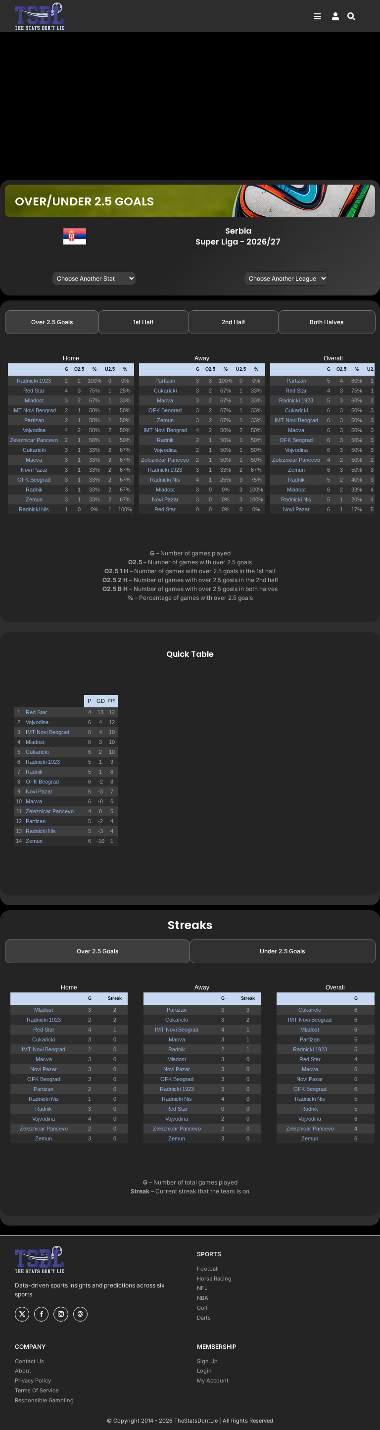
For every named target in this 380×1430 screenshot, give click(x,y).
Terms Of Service (36, 1390)
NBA (202, 1297)
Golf (202, 1307)
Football (208, 1268)
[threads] (80, 1314)
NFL (202, 1287)
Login (204, 1370)
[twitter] (22, 1314)
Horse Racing (214, 1278)
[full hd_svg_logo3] (39, 5)
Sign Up (207, 1361)
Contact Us (29, 1361)
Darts (204, 1317)
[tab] (52, 322)
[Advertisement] (190, 105)
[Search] (356, 16)
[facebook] (41, 1314)
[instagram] (60, 1314)
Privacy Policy (33, 1380)
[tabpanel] (190, 438)
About (23, 1370)
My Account (213, 1380)
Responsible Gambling (44, 1400)
